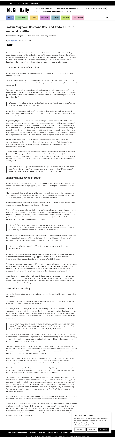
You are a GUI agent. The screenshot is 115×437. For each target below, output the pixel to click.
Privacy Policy (85, 425)
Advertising (35, 3)
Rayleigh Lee (12, 41)
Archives (64, 432)
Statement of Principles (17, 432)
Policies (42, 432)
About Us (25, 3)
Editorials (66, 17)
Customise (80, 429)
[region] (91, 422)
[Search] (107, 17)
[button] (12, 17)
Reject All (92, 429)
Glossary (33, 432)
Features (56, 17)
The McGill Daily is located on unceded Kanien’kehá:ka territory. (55, 8)
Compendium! (78, 17)
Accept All (103, 429)
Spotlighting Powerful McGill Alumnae (56, 11)
